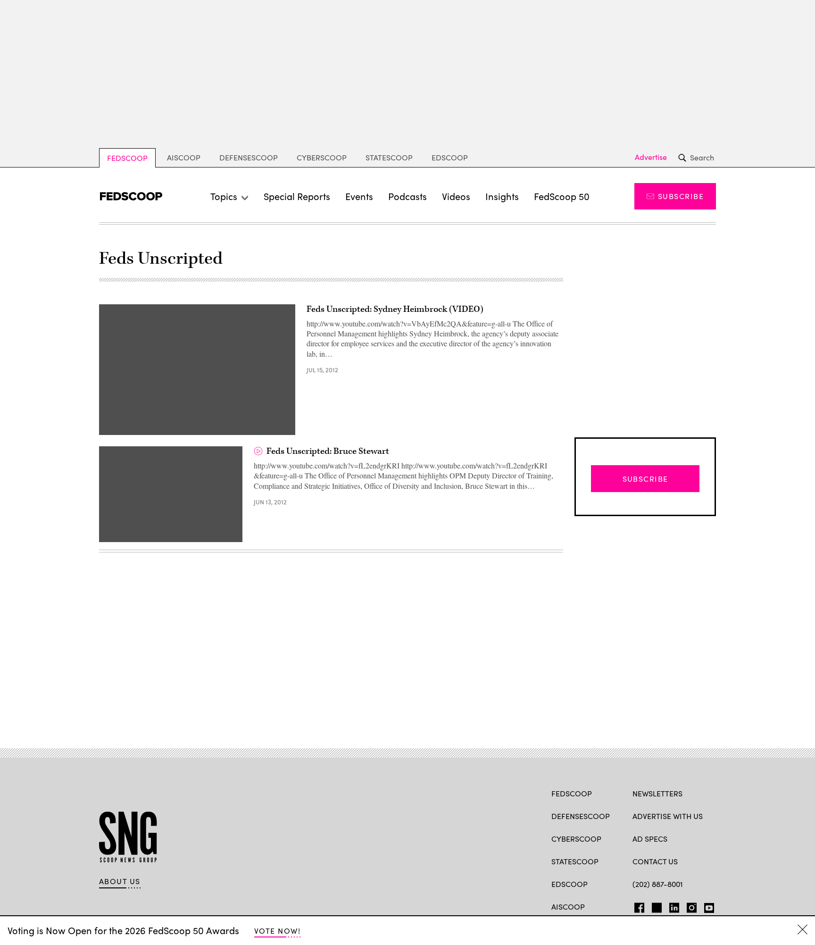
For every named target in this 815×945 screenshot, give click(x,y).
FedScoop (127, 158)
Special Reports (297, 196)
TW (655, 906)
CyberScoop (322, 157)
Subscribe (681, 196)
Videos (456, 196)
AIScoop (183, 157)
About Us (120, 881)
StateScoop (389, 157)
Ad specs (649, 839)
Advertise (651, 157)
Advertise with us (667, 816)
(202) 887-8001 (657, 884)
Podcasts (407, 196)
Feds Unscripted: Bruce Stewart (327, 451)
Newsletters (657, 793)
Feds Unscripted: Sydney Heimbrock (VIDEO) (395, 309)
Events (359, 196)
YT (706, 906)
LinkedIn (674, 906)
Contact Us (655, 861)
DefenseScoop (248, 157)
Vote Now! (277, 931)
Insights (502, 196)
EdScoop (450, 157)
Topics (223, 196)
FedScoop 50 (562, 196)
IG (689, 906)
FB (636, 906)
